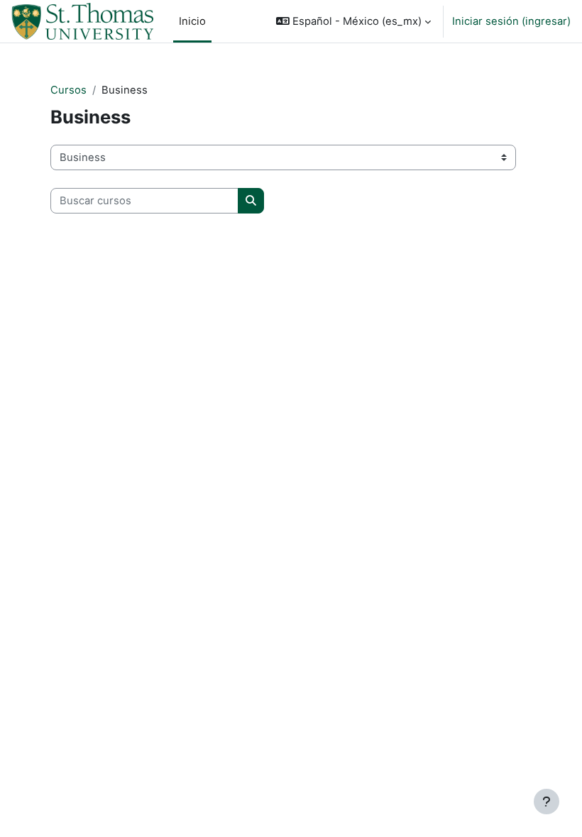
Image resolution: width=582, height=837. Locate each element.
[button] (353, 21)
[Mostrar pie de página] (546, 801)
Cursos (68, 90)
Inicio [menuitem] (192, 21)
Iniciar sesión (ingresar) (511, 21)
